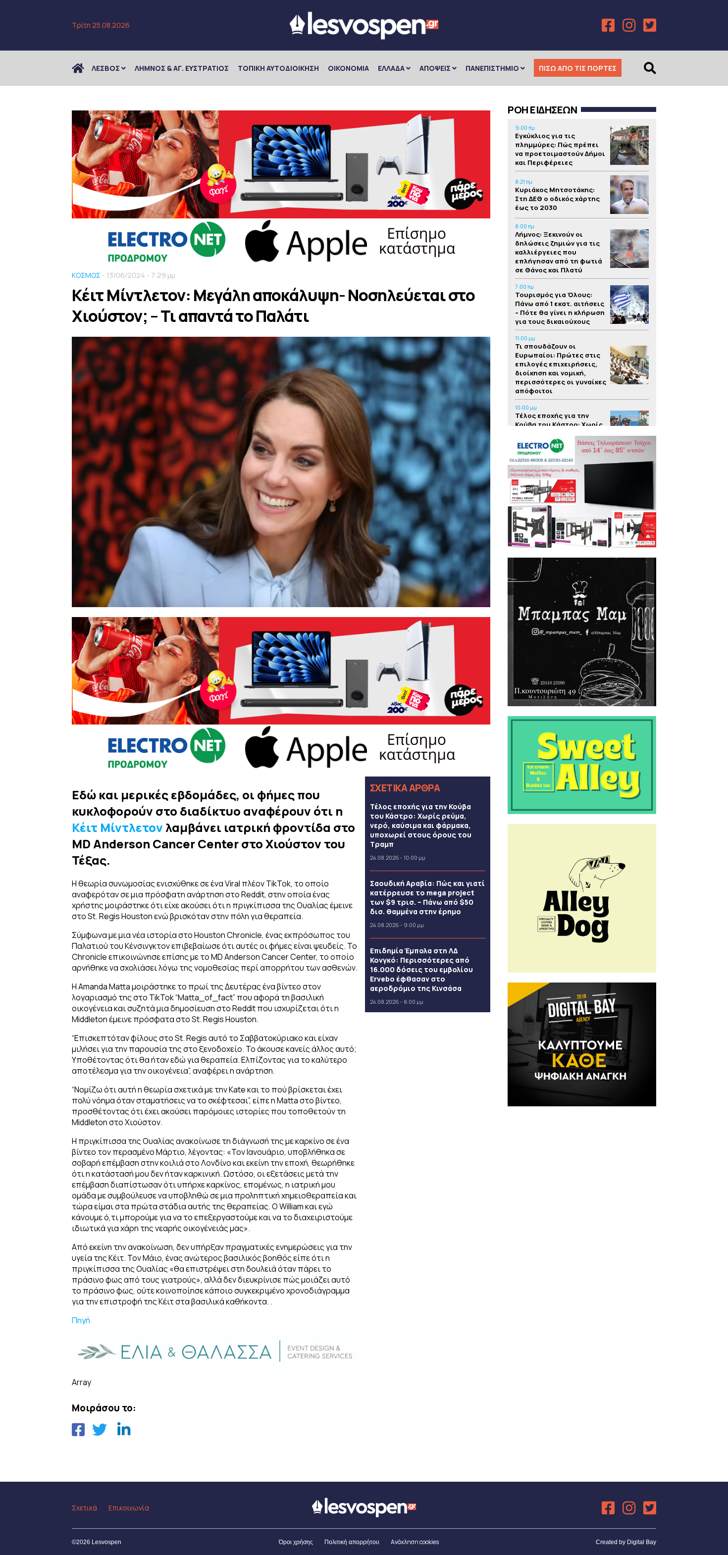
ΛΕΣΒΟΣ (106, 68)
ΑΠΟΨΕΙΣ (435, 68)
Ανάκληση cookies (415, 1542)
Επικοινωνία (128, 1507)
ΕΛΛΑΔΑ (391, 68)
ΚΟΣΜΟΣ (86, 275)
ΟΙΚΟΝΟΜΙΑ (348, 68)
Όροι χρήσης (296, 1542)
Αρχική (84, 68)
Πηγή (81, 1320)
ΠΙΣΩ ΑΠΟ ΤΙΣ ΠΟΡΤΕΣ (578, 68)
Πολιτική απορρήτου (351, 1542)
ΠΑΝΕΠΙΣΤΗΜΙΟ (492, 68)
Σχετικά (84, 1507)
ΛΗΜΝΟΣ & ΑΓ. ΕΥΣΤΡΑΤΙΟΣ (182, 68)
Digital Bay (641, 1542)
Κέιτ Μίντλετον (117, 827)
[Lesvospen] (364, 36)
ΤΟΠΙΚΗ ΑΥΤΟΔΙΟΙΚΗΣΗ (278, 68)
